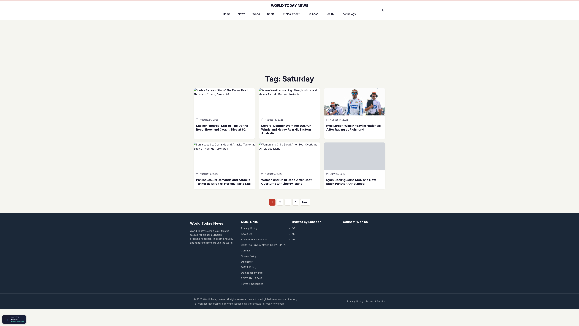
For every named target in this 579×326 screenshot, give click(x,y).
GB (293, 228)
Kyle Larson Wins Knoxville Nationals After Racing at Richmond (353, 127)
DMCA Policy (248, 267)
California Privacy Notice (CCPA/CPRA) (263, 244)
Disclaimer (247, 261)
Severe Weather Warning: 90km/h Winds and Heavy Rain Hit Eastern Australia (286, 129)
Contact (245, 250)
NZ (293, 233)
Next (305, 202)
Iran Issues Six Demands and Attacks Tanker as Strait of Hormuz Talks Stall (223, 181)
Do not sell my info (252, 272)
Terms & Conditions (252, 283)
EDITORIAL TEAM (251, 278)
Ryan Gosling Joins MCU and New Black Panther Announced (351, 181)
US (294, 239)
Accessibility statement (254, 239)
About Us (246, 233)
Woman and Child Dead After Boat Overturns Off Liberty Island (286, 181)
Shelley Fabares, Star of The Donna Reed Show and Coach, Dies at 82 (222, 127)
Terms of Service (375, 301)
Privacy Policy (249, 228)
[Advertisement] (289, 50)
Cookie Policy (248, 256)
